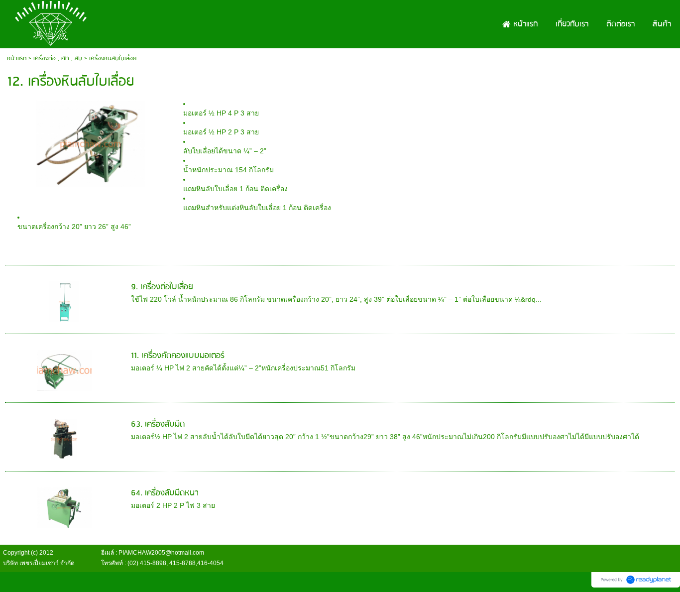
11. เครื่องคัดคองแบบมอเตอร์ (178, 355)
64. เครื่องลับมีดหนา (165, 493)
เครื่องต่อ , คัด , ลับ (57, 58)
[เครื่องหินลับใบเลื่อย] (90, 142)
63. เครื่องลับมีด (158, 424)
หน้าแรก (16, 58)
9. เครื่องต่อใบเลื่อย (162, 287)
